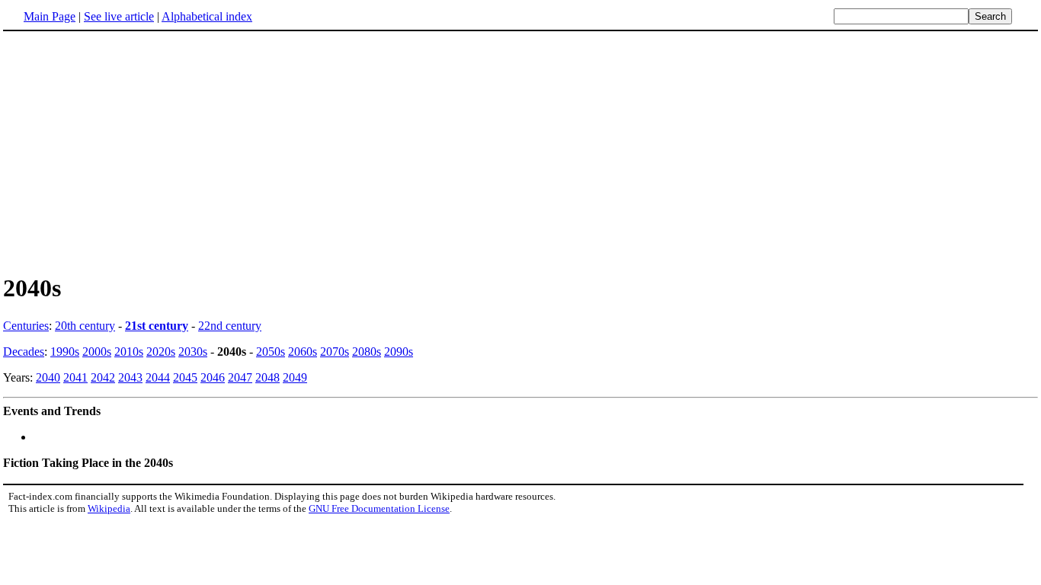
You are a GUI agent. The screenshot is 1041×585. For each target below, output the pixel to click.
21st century (156, 325)
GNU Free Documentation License (379, 508)
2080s (366, 351)
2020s (160, 351)
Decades (23, 351)
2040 (48, 377)
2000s (96, 351)
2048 (267, 377)
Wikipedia (109, 508)
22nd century (229, 325)
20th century (85, 325)
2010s (128, 351)
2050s (270, 351)
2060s (302, 351)
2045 (185, 377)
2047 (240, 377)
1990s (64, 351)
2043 (130, 377)
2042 (103, 377)
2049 (295, 377)
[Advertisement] (131, 151)
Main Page (49, 16)
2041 (75, 377)
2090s (398, 351)
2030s (192, 351)
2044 (158, 377)
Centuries (26, 325)
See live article (119, 16)
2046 (212, 377)
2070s (334, 351)
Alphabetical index (207, 16)
